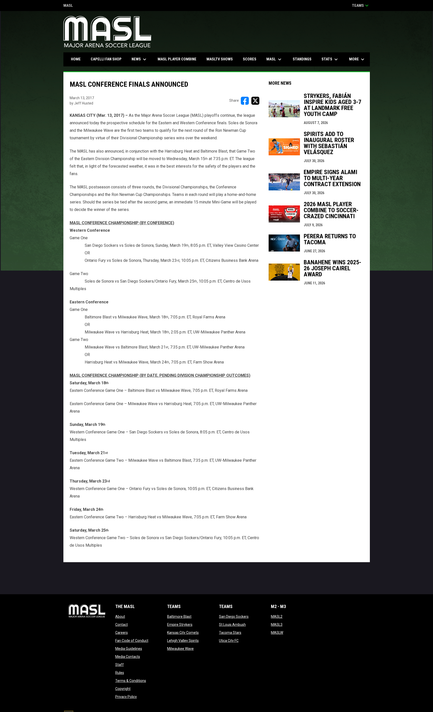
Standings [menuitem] (302, 59)
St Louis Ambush (232, 625)
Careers (121, 633)
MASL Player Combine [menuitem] (177, 59)
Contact (121, 625)
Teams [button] (361, 6)
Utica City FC (229, 641)
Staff (119, 665)
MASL (68, 6)
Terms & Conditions (130, 681)
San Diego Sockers (234, 617)
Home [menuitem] (76, 59)
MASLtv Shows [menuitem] (219, 59)
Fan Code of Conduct (131, 641)
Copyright (123, 689)
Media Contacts (127, 657)
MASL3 (276, 625)
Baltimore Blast (179, 617)
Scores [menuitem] (249, 59)
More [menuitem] (357, 59)
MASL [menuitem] (274, 59)
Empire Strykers (179, 625)
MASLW (277, 633)
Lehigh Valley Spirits (183, 641)
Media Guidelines (128, 649)
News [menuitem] (140, 59)
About (120, 617)
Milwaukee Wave (180, 649)
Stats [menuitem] (330, 59)
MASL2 (276, 617)
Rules (119, 673)
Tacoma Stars (230, 633)
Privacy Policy (126, 697)
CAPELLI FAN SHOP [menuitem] (108, 59)
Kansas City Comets (183, 633)
